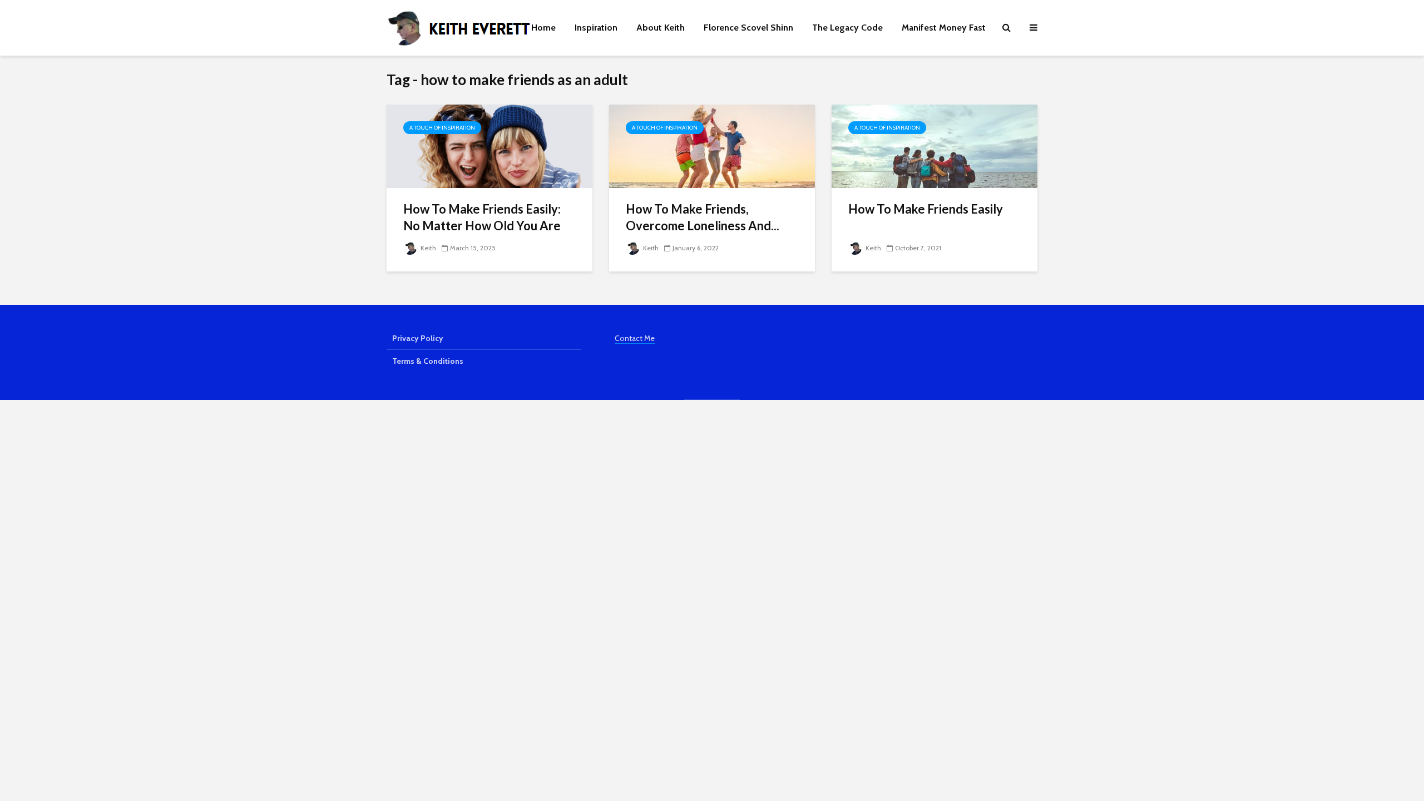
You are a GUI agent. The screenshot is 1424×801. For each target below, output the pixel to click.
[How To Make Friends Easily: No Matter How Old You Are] (489, 145)
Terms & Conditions (427, 361)
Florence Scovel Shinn (748, 27)
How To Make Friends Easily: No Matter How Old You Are (482, 217)
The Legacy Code (847, 27)
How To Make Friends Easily (925, 208)
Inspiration (596, 27)
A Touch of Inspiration (442, 127)
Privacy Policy (417, 338)
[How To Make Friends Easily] (934, 145)
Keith (427, 248)
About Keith (660, 27)
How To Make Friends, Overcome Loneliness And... (702, 217)
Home (543, 27)
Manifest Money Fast (944, 27)
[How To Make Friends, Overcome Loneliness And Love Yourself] (712, 145)
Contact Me (635, 338)
